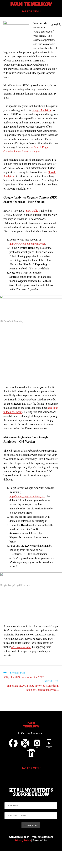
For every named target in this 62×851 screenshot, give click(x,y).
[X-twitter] (25, 743)
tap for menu (31, 11)
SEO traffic (32, 210)
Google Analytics (41, 110)
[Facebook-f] (13, 743)
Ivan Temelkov (31, 4)
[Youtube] (49, 743)
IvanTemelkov (31, 725)
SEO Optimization (21, 647)
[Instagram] (37, 743)
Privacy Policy (23, 840)
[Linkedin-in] (31, 753)
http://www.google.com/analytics (27, 243)
